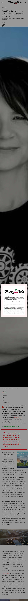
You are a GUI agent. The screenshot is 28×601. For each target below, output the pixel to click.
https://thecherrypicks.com (8, 309)
